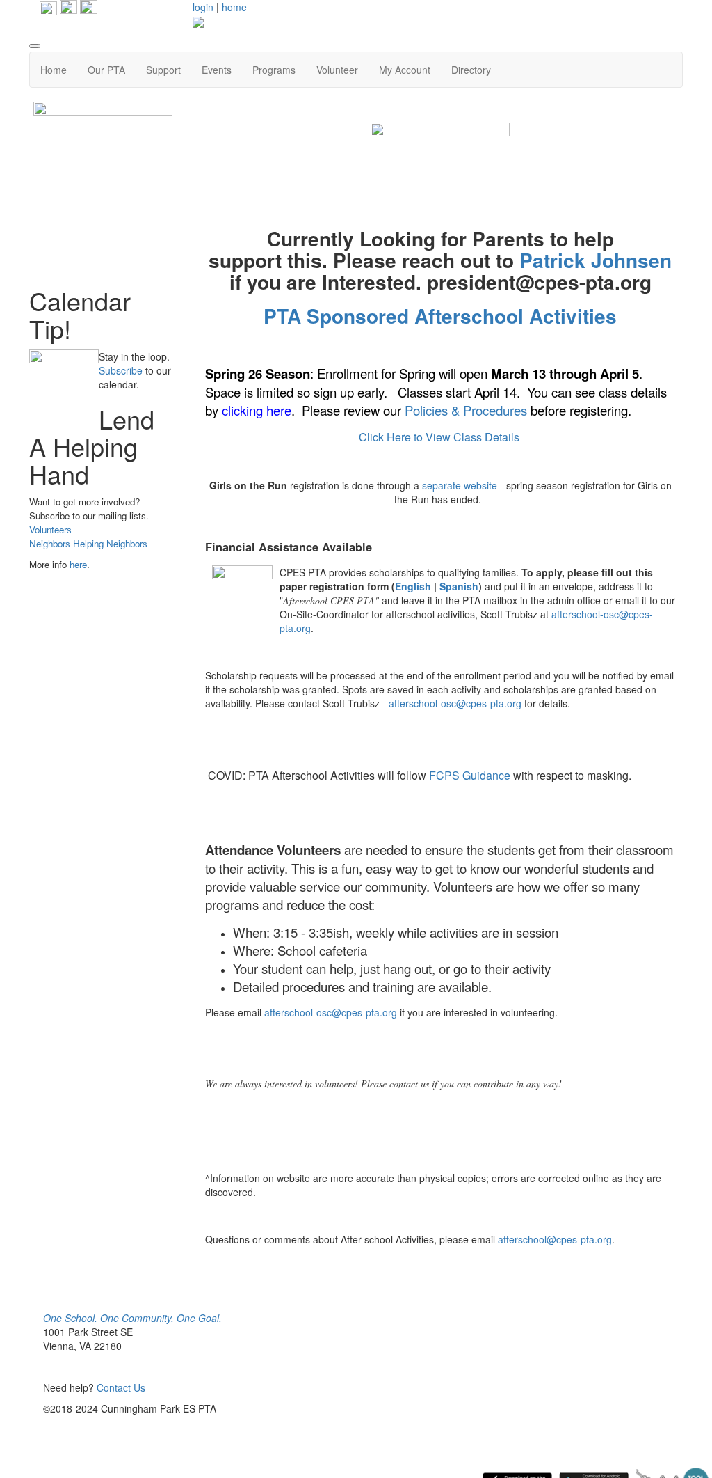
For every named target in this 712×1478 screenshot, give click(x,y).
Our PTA (106, 70)
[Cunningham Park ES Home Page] (48, 7)
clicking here (256, 410)
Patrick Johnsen (595, 260)
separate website (459, 485)
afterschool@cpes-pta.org (555, 1239)
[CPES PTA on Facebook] (67, 7)
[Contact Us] (88, 7)
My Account (404, 70)
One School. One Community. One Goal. (132, 1318)
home (234, 7)
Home (53, 70)
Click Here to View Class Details (440, 437)
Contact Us (121, 1387)
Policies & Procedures (466, 410)
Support (163, 70)
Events (217, 70)
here (78, 564)
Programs (274, 70)
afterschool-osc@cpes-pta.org (455, 703)
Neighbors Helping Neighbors (88, 543)
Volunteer (337, 70)
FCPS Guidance (469, 775)
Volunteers (50, 529)
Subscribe (121, 370)
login (203, 7)
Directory (471, 70)
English (414, 586)
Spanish (458, 586)
